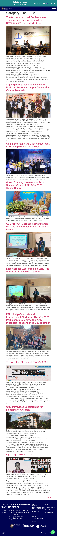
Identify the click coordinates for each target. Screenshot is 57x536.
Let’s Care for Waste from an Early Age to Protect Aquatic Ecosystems (27, 270)
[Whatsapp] (53, 532)
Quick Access (37, 3)
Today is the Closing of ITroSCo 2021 (27, 362)
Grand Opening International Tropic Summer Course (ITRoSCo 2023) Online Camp (26, 185)
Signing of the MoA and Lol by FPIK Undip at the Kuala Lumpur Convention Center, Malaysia (28, 87)
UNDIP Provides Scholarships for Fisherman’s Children (24, 408)
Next (49, 497)
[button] (53, 8)
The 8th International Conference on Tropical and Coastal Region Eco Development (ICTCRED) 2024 (26, 20)
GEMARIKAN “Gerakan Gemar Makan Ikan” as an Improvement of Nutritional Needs (27, 226)
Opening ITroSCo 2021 (19, 454)
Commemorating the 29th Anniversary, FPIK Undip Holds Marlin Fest (28, 145)
